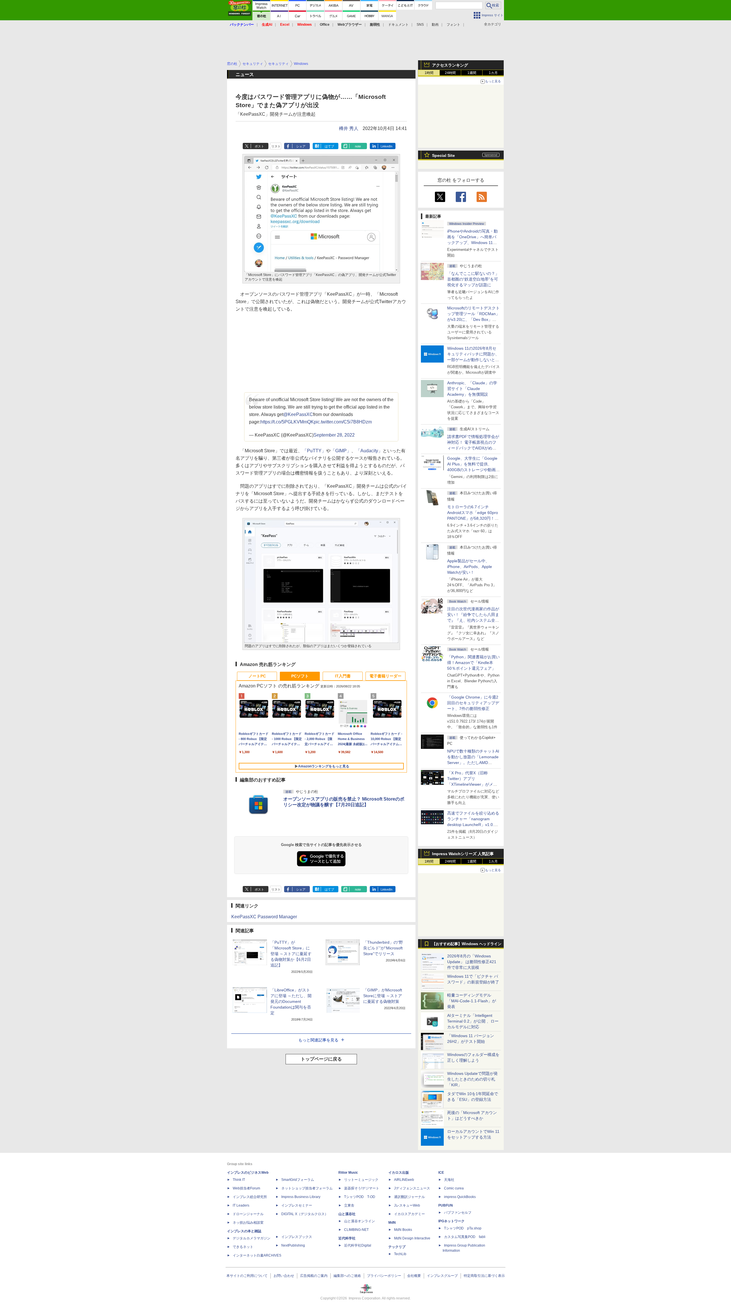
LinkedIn (386, 146)
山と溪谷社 (347, 1214)
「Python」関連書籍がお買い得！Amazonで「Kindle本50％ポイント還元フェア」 (473, 663)
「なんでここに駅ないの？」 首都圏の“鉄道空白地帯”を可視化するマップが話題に (475, 279)
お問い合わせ (284, 1276)
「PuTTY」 (314, 450)
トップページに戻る (321, 1059)
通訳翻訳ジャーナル (409, 1197)
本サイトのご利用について (247, 1276)
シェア (301, 146)
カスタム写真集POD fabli (464, 1237)
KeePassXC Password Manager (264, 916)
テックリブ (396, 1247)
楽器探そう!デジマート (361, 1188)
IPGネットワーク (451, 1221)
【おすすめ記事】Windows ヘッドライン (466, 944)
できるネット (243, 1247)
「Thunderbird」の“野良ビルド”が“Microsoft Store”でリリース (383, 948)
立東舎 (349, 1205)
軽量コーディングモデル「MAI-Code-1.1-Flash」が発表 (471, 1001)
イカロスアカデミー (409, 1214)
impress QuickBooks (460, 1197)
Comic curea (454, 1188)
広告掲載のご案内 (314, 1276)
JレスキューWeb (407, 1205)
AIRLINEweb (404, 1180)
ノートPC (257, 676)
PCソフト (300, 676)
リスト (276, 146)
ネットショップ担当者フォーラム (307, 1188)
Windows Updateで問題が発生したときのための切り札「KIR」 (472, 1079)
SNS (420, 25)
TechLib (400, 1254)
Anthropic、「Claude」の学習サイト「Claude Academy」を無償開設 (472, 389)
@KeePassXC (298, 414)
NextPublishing (293, 1245)
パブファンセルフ (457, 1213)
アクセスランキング (450, 65)
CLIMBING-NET (356, 1230)
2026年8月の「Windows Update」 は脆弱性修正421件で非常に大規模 (471, 962)
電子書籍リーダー (385, 676)
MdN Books (403, 1230)
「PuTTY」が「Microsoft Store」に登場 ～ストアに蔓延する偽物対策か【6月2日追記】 (291, 953)
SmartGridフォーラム (297, 1180)
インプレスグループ (442, 1276)
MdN (392, 1223)
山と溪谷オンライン (359, 1221)
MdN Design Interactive (412, 1238)
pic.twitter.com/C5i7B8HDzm (343, 421)
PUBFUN (445, 1205)
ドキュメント (398, 25)
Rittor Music (348, 1173)
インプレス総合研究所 (250, 1197)
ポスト (259, 146)
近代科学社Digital (357, 1245)
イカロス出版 (398, 1173)
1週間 (471, 73)
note (358, 146)
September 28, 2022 (334, 435)
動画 (435, 25)
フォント (453, 25)
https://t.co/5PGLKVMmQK (287, 421)
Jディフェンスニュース (412, 1188)
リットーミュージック (361, 1180)
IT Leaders (241, 1205)
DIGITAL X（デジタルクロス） (304, 1214)
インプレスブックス (296, 1237)
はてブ (329, 146)
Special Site (443, 155)
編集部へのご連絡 (347, 1276)
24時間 (450, 73)
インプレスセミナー (296, 1205)
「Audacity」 (369, 450)
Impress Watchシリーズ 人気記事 (463, 853)
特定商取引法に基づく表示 (484, 1276)
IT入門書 (343, 676)
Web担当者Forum (246, 1188)
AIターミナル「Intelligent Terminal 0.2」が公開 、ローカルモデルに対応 (473, 1021)
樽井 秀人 (348, 128)
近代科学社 (347, 1238)
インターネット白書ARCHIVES (257, 1255)
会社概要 (414, 1276)
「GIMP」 (341, 450)
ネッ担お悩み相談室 (248, 1223)
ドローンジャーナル (248, 1214)
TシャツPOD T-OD (359, 1197)
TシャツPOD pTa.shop (462, 1228)
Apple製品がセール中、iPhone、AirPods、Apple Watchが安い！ (469, 567)
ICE (441, 1173)
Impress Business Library (300, 1197)
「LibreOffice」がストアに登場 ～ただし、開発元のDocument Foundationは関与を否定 (291, 1001)
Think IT (239, 1180)
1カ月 (493, 73)
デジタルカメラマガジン (251, 1238)
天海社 (449, 1180)
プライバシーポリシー (384, 1276)
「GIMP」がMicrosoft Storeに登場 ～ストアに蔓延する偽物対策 (382, 996)
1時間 (429, 73)
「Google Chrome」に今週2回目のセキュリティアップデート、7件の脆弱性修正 (473, 703)
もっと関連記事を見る (318, 1040)
